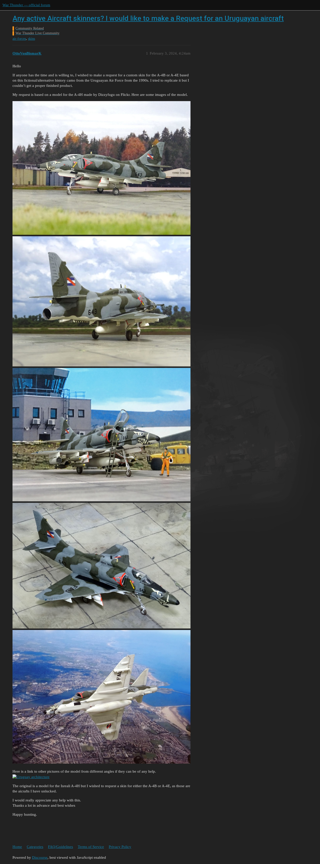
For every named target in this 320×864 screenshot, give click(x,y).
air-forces (19, 39)
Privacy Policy (120, 847)
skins (31, 39)
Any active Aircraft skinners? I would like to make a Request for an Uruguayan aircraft (148, 18)
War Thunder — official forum (26, 5)
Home (17, 847)
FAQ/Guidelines (60, 847)
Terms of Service (91, 847)
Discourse (40, 857)
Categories (35, 847)
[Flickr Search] (31, 777)
